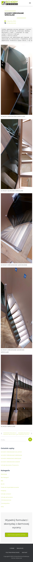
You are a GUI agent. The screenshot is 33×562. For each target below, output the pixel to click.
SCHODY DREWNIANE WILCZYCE (11, 452)
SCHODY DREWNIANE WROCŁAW (11, 455)
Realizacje (20, 548)
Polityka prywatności (12, 552)
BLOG (2, 484)
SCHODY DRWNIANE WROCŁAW (11, 458)
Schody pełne (5, 503)
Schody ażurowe (11, 23)
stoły (2, 506)
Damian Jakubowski (16, 558)
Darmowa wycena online (16, 535)
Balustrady (4, 474)
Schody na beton (6, 494)
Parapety (3, 490)
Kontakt (24, 552)
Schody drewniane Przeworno (10, 465)
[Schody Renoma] (10, 3)
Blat (2, 480)
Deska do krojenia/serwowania (10, 487)
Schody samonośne (7, 497)
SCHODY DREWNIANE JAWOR (10, 462)
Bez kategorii (5, 477)
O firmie (12, 548)
